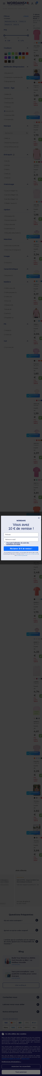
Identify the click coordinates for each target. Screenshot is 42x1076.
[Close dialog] (38, 518)
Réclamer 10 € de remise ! (21, 549)
